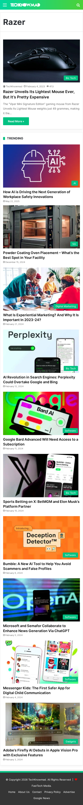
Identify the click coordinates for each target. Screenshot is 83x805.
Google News (41, 798)
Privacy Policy (52, 791)
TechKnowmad (14, 86)
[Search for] (78, 6)
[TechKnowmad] (25, 5)
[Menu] (5, 6)
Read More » (16, 121)
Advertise (69, 791)
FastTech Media (41, 785)
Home (11, 791)
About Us (24, 791)
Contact (37, 791)
